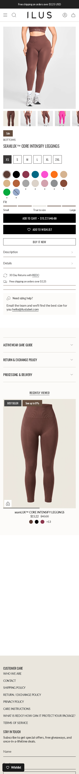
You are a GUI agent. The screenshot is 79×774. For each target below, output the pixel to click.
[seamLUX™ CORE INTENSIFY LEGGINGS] (39, 453)
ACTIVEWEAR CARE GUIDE (18, 344)
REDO (35, 275)
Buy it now (39, 242)
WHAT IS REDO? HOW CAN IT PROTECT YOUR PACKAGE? (39, 715)
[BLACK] (36, 522)
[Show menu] (5, 15)
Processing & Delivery (17, 374)
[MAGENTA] (42, 522)
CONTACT (9, 680)
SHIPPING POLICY (14, 687)
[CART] (73, 15)
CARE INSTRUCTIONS (16, 709)
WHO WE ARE (12, 673)
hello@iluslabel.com (25, 309)
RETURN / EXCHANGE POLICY (22, 694)
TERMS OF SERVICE (15, 723)
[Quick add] (8, 503)
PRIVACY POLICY (13, 701)
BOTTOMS (9, 139)
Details (7, 263)
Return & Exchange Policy (20, 359)
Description (10, 252)
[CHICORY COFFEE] (31, 522)
